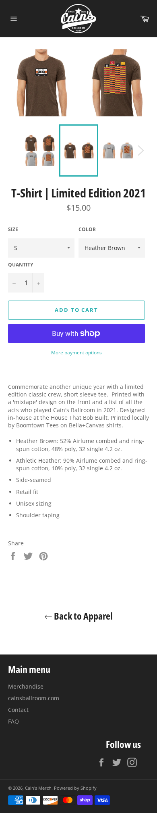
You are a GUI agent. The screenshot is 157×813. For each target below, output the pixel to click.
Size (13, 229)
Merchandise (25, 686)
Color (87, 229)
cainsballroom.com (33, 698)
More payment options (76, 353)
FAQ (13, 721)
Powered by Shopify (75, 788)
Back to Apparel (82, 615)
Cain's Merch (38, 788)
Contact (18, 709)
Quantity (20, 265)
